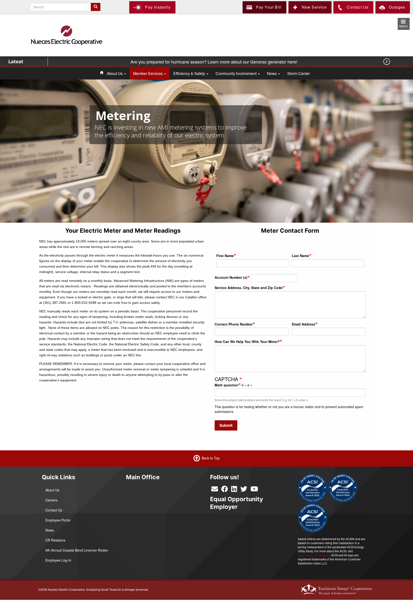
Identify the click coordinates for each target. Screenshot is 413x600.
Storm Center (298, 73)
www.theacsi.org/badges (314, 555)
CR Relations (55, 540)
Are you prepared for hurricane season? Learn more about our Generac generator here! (214, 61)
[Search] (95, 7)
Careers (51, 500)
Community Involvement (236, 73)
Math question (226, 385)
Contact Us (53, 510)
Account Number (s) (231, 277)
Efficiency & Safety (189, 73)
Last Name (300, 255)
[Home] (66, 35)
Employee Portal (57, 520)
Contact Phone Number (234, 324)
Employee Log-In (58, 560)
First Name (225, 255)
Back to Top (211, 458)
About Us (115, 73)
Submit (226, 425)
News (272, 73)
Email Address (303, 324)
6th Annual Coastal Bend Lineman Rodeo (76, 550)
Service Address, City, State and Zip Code (249, 287)
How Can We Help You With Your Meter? (247, 341)
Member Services (148, 73)
